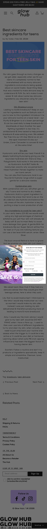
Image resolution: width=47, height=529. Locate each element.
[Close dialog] (44, 247)
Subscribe (33, 274)
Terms (38, 281)
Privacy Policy (35, 281)
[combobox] (25, 262)
